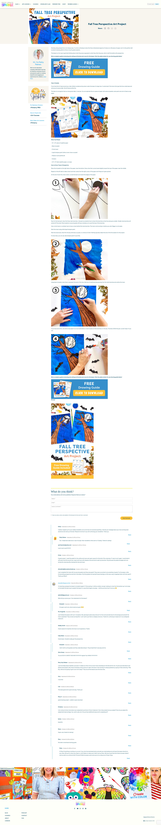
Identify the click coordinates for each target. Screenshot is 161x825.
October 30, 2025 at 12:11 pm (69, 748)
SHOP (64, 4)
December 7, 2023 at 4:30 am (71, 644)
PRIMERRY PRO (56, 4)
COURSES (35, 4)
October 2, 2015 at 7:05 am (82, 569)
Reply (129, 534)
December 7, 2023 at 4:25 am (71, 604)
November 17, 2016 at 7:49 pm (72, 611)
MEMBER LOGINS (72, 4)
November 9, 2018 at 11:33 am (71, 635)
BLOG (17, 4)
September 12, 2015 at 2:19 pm (73, 537)
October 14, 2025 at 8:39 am (68, 729)
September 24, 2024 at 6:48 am (69, 696)
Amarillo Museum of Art (64, 583)
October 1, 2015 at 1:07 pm (68, 555)
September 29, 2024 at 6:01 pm (70, 706)
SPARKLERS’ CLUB (45, 4)
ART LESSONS (26, 4)
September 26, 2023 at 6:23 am (68, 676)
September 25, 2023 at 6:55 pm (75, 662)
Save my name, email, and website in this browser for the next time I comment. (70, 515)
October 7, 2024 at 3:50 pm (68, 719)
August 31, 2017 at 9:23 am (72, 625)
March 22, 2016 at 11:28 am (77, 583)
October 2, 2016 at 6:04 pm (76, 595)
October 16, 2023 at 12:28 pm (67, 686)
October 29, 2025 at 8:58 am (68, 739)
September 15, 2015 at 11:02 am (79, 545)
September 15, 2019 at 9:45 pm (72, 652)
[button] (7, 768)
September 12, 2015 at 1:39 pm (68, 526)
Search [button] (157, 4)
